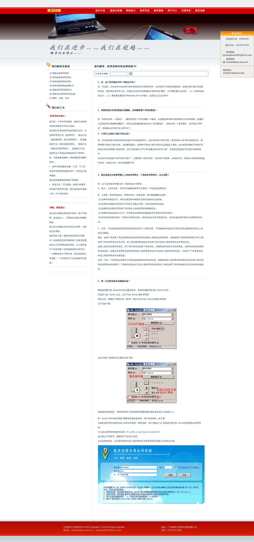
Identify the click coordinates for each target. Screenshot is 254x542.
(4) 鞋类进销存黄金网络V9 (61, 85)
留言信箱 (200, 10)
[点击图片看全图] (151, 348)
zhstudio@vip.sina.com (82, 530)
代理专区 (186, 10)
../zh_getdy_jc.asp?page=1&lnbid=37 (142, 432)
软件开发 (145, 10)
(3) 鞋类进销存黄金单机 (60, 81)
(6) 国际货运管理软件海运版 (62, 94)
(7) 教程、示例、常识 (59, 98)
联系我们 (237, 33)
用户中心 (172, 10)
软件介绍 (100, 10)
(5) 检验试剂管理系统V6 (60, 90)
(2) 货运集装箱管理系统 (60, 77)
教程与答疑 (116, 10)
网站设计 (131, 10)
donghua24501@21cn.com (108, 530)
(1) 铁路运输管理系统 (59, 73)
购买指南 (158, 10)
